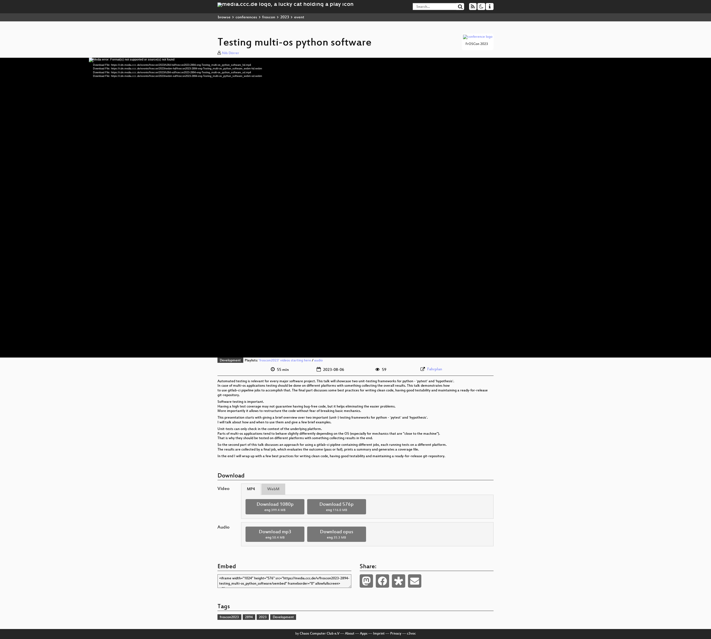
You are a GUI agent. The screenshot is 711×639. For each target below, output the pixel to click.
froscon (268, 17)
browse (224, 17)
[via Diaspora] (398, 581)
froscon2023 (229, 617)
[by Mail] (414, 581)
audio (318, 361)
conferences (246, 17)
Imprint (379, 634)
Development (230, 361)
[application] (355, 208)
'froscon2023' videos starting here (285, 361)
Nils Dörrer (230, 53)
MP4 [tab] (251, 489)
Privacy (395, 634)
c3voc (411, 634)
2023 (284, 17)
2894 (249, 617)
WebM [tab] (273, 489)
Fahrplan (434, 369)
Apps (363, 634)
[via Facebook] (382, 581)
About (349, 634)
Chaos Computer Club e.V (319, 634)
